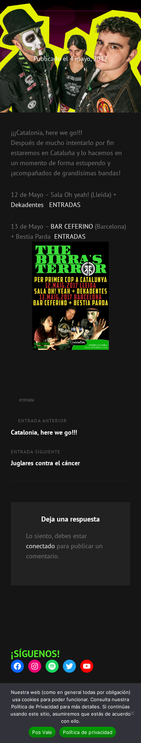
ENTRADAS (65, 205)
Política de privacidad (87, 732)
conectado (40, 546)
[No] (132, 713)
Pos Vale (42, 732)
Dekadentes (27, 205)
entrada (26, 400)
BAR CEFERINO (72, 226)
